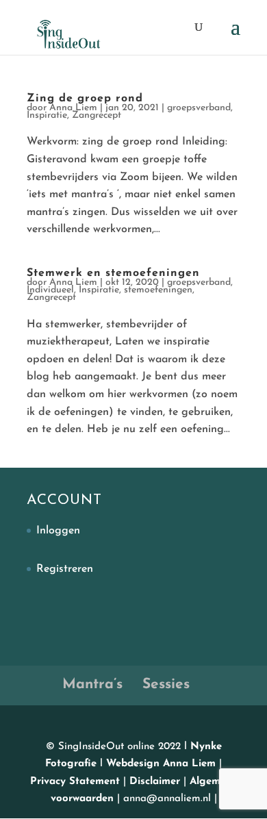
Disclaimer (156, 782)
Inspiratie (47, 115)
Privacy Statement (76, 782)
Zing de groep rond (85, 98)
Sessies (166, 684)
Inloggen (58, 530)
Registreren (64, 569)
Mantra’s (92, 684)
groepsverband (199, 108)
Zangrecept (96, 115)
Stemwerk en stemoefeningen (113, 273)
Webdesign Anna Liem (161, 764)
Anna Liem (73, 108)
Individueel (50, 290)
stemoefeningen (158, 290)
